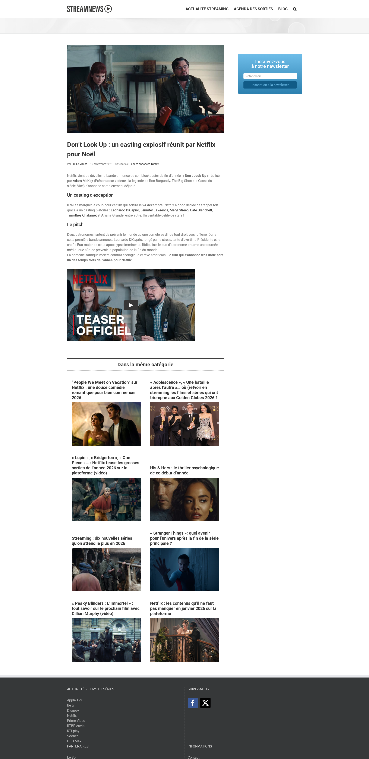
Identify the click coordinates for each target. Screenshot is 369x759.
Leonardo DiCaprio (125, 210)
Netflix (155, 164)
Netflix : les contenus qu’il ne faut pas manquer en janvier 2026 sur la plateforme (183, 608)
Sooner (72, 736)
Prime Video (76, 721)
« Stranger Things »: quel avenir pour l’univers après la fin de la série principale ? (184, 538)
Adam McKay (83, 181)
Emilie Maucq (79, 164)
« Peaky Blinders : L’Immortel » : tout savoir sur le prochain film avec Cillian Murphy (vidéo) (105, 608)
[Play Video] (131, 305)
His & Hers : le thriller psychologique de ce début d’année (184, 470)
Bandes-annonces (140, 164)
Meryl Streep (179, 210)
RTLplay (73, 731)
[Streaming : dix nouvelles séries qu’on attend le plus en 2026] (106, 550)
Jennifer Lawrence (154, 210)
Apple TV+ (75, 700)
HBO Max (74, 741)
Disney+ (73, 710)
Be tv (71, 705)
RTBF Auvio (76, 726)
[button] (295, 9)
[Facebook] (193, 703)
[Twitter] (205, 703)
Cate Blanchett (201, 210)
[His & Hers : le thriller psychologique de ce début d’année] (184, 480)
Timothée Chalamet (82, 215)
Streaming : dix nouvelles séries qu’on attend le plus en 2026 (102, 541)
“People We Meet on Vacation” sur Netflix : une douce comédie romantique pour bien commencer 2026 (104, 390)
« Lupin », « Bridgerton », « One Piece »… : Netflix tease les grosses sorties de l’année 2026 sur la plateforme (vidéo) (105, 465)
